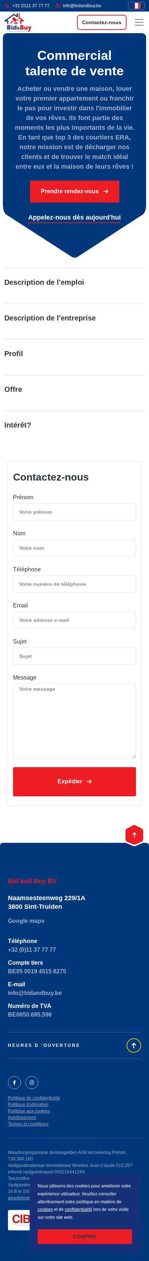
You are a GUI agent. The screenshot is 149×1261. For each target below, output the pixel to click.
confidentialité (78, 1209)
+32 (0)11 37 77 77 (31, 5)
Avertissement (22, 1117)
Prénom (23, 497)
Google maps (26, 921)
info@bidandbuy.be (82, 5)
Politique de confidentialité (34, 1098)
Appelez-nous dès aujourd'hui (74, 217)
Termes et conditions (28, 1124)
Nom (19, 533)
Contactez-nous (102, 22)
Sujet (19, 641)
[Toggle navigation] (139, 22)
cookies (45, 1209)
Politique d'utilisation (28, 1104)
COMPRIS (85, 1236)
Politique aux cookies (29, 1111)
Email (20, 605)
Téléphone (27, 569)
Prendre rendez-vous (70, 191)
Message (25, 677)
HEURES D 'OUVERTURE (44, 1045)
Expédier (71, 781)
